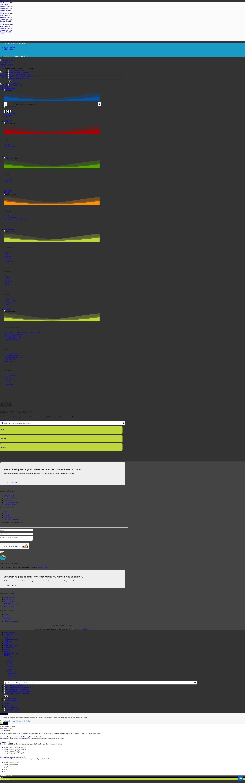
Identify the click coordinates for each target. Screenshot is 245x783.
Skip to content (5, 1)
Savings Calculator (9, 501)
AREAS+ (7, 195)
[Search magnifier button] (99, 107)
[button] (64, 71)
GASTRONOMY (9, 91)
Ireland (10, 665)
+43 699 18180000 (42, 570)
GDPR (2, 745)
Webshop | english (14, 712)
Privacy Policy (29, 739)
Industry (7, 652)
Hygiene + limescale (21, 75)
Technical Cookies (6, 760)
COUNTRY (7, 658)
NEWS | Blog (8, 50)
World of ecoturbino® (11, 710)
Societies (7, 654)
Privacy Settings (16, 724)
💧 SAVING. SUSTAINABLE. (13, 46)
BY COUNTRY (9, 232)
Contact (3, 450)
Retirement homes (10, 648)
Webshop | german (14, 714)
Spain (9, 678)
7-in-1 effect (19, 73)
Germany (11, 663)
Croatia (10, 661)
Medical (6, 646)
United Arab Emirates (15, 681)
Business (14, 86)
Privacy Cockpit (5, 724)
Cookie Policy (25, 724)
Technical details (9, 708)
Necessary (3, 739)
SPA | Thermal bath (11, 642)
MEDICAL (7, 124)
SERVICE (7, 312)
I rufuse (5, 726)
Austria (10, 660)
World (2, 433)
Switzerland (11, 680)
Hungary (10, 669)
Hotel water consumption (25, 79)
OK (1, 726)
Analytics (10, 739)
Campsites (8, 644)
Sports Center (9, 650)
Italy (9, 667)
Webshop (18, 88)
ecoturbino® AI (9, 48)
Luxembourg (12, 671)
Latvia (10, 672)
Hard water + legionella (22, 77)
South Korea (12, 676)
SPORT (6, 159)
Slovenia (10, 674)
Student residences (11, 656)
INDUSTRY (8, 194)
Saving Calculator (25, 81)
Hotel (6, 640)
